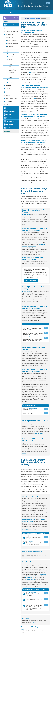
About (14, 3)
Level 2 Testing (26, 291)
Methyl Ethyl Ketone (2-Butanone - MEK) (14, 69)
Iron (39, 574)
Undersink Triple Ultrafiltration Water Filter (33, 538)
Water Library (9, 104)
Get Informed (14, 11)
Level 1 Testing (26, 214)
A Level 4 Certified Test (28, 423)
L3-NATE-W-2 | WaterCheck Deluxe (46, 412)
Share (27, 18)
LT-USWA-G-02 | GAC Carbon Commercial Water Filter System (46, 593)
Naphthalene (11, 72)
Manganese (43, 574)
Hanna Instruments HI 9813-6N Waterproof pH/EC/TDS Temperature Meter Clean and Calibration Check (32, 339)
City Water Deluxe (27, 409)
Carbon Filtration (26, 529)
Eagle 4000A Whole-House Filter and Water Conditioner (33, 600)
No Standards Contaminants (31, 11)
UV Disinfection (28, 577)
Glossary (8, 95)
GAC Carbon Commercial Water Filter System (33, 594)
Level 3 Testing (26, 351)
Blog (40, 6)
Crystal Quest (31, 536)
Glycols (10, 66)
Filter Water (31, 541)
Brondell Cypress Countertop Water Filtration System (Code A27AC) (34, 543)
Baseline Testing (39, 433)
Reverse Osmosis (30, 579)
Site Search (46, 6)
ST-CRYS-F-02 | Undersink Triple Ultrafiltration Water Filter (46, 536)
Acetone (10, 64)
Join (39, 3)
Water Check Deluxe (28, 413)
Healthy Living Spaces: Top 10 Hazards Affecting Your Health (34, 631)
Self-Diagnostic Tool (31, 280)
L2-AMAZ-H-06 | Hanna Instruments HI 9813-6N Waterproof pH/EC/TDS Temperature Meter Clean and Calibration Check (46, 338)
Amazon (30, 326)
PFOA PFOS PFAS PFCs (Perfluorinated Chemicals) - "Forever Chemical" (14, 76)
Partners (19, 3)
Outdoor (31, 6)
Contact (43, 3)
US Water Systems (32, 592)
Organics (40, 11)
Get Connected (10, 121)
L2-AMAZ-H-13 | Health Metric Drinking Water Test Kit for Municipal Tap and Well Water (46, 332)
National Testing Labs (33, 408)
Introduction (8, 28)
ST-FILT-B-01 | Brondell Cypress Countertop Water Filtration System (46, 542)
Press (36, 3)
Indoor (25, 6)
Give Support (9, 127)
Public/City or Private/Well (12, 31)
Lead (39, 518)
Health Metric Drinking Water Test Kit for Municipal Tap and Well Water (33, 333)
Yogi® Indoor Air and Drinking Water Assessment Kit (32, 329)
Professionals (25, 3)
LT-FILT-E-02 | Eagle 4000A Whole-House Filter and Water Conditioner (46, 599)
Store (36, 6)
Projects (32, 3)
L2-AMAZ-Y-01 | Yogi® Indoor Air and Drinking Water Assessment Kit (46, 327)
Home (20, 6)
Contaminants (21, 11)
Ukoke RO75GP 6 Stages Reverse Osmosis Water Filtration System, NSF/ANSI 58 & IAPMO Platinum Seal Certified (34, 607)
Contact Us (30, 556)
